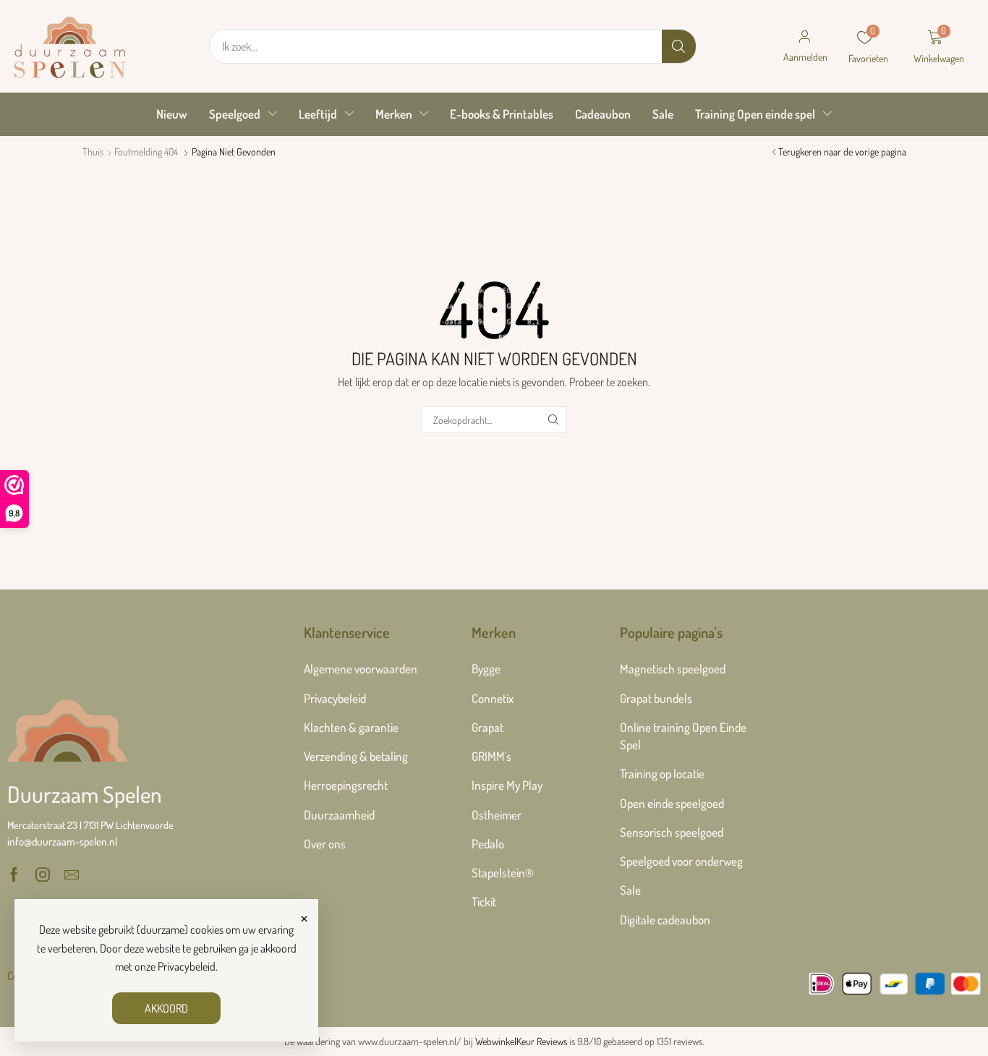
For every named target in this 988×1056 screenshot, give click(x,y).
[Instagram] (42, 874)
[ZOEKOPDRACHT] (553, 419)
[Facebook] (14, 874)
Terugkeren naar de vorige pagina (842, 151)
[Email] (71, 874)
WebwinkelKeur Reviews (521, 1041)
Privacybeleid (187, 966)
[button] (805, 46)
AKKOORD (166, 1008)
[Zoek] (679, 46)
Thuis (92, 151)
